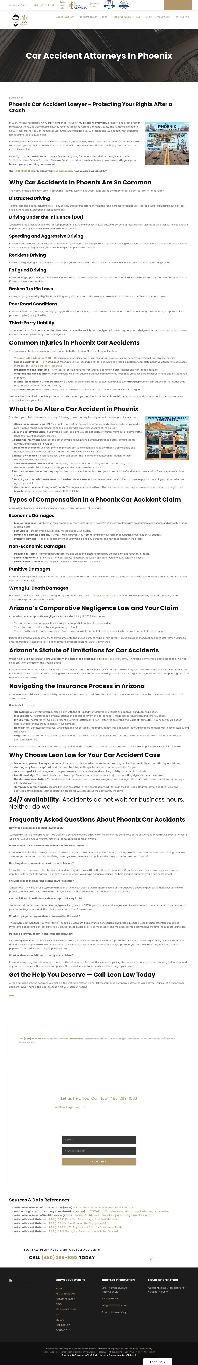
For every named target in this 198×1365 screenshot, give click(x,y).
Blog (105, 17)
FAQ (138, 17)
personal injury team (111, 145)
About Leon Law (65, 17)
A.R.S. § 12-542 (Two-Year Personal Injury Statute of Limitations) (85, 1219)
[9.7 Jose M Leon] (109, 8)
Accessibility (149, 1351)
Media (149, 17)
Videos (60, 1319)
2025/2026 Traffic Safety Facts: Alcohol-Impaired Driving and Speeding (128, 1211)
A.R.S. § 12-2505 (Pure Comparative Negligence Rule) (78, 1223)
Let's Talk (179, 5)
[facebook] (143, 4)
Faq (58, 1314)
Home (59, 1288)
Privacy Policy (136, 1351)
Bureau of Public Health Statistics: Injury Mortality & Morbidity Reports (114, 1215)
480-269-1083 (43, 5)
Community (163, 17)
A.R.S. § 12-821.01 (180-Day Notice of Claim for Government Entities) (87, 1227)
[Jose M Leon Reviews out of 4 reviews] (124, 8)
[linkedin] (148, 4)
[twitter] (153, 4)
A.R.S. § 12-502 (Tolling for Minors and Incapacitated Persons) (83, 1231)
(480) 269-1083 (59, 1257)
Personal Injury (88, 17)
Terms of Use (122, 1351)
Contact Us (182, 17)
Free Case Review (122, 17)
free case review (73, 1038)
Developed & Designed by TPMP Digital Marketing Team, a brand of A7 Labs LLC (99, 1355)
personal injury (112, 659)
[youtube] (158, 4)
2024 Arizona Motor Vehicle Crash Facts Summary (104, 1207)
